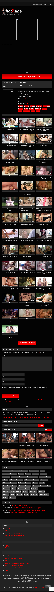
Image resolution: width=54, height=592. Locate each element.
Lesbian (28, 485)
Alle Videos (16, 470)
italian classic (7, 485)
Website (4, 381)
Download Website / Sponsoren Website (28, 77)
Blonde (21, 106)
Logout (6, 536)
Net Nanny (42, 587)
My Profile (6, 547)
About (22, 85)
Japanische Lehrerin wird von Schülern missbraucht (26, 508)
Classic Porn (7, 476)
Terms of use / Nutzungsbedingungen (13, 567)
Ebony (42, 476)
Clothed (15, 476)
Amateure (25, 470)
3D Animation (7, 470)
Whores (13, 497)
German (36, 479)
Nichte (33, 111)
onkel (38, 111)
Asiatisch (6, 473)
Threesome (35, 494)
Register (50, 4)
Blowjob (27, 106)
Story (13, 494)
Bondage (36, 473)
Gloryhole (14, 482)
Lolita (26, 103)
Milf (49, 485)
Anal (43, 470)
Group (21, 482)
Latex (15, 485)
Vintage (5, 497)
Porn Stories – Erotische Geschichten (12, 491)
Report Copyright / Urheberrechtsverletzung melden (17, 563)
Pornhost (37, 583)
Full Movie (40, 106)
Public (25, 491)
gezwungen (47, 106)
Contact (6, 560)
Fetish (12, 479)
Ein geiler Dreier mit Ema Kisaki (19, 505)
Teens (26, 108)
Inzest (21, 108)
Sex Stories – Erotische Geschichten (13, 533)
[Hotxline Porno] (27, 10)
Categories (7, 528)
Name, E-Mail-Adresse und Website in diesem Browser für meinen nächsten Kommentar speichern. (24, 388)
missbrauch (27, 111)
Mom (14, 488)
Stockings (6, 494)
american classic (34, 470)
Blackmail (14, 473)
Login (45, 4)
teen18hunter (25, 98)
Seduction (42, 491)
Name (3, 371)
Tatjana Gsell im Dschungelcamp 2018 (14, 535)
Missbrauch (6, 488)
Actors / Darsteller (8, 531)
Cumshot (23, 476)
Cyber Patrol (37, 587)
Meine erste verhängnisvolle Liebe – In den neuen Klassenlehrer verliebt (27, 510)
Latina (21, 485)
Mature (43, 485)
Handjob (28, 482)
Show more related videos (27, 342)
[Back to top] (49, 588)
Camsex (44, 473)
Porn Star (35, 488)
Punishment (33, 491)
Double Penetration (33, 476)
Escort (49, 476)
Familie (33, 106)
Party (28, 488)
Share (32, 85)
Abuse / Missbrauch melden (11, 562)
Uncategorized (44, 494)
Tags (5, 530)
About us (6, 555)
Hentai (35, 482)
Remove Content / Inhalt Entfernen (13, 558)
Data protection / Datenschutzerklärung (14, 565)
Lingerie (36, 485)
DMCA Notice (7, 557)
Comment (4, 355)
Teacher (20, 494)
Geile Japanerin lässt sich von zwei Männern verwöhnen (27, 507)
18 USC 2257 (7, 568)
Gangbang (28, 479)
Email (3, 376)
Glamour (6, 482)
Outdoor (21, 488)
